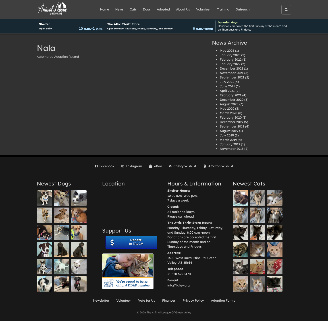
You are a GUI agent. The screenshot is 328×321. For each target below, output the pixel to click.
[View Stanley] (44, 249)
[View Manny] (79, 266)
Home (104, 9)
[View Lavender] (61, 249)
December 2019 (231, 122)
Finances (169, 300)
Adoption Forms (223, 300)
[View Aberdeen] (240, 232)
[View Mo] (61, 266)
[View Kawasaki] (240, 215)
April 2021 (227, 91)
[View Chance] (44, 198)
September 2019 (232, 126)
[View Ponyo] (79, 215)
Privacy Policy (193, 300)
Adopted (163, 9)
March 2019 (228, 140)
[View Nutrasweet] (274, 284)
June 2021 (227, 86)
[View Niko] (79, 232)
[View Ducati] (257, 215)
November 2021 (231, 73)
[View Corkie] (61, 215)
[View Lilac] (79, 249)
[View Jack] (44, 266)
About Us (183, 9)
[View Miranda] (44, 232)
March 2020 (228, 113)
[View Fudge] (240, 198)
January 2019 (230, 144)
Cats (133, 9)
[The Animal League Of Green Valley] (52, 9)
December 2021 (231, 68)
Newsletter (101, 300)
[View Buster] (61, 198)
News (119, 9)
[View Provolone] (240, 284)
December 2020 (231, 100)
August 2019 (229, 131)
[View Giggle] (274, 249)
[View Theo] (44, 215)
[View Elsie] (257, 266)
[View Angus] (257, 232)
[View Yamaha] (257, 198)
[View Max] (79, 198)
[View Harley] (274, 215)
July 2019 (227, 135)
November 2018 (231, 149)
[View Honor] (79, 284)
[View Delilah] (240, 249)
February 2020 (231, 117)
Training (223, 9)
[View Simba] (274, 266)
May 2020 (227, 109)
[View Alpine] (61, 284)
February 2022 (230, 60)
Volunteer (203, 9)
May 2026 (227, 51)
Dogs (147, 9)
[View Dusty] (61, 232)
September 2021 (232, 77)
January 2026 (230, 55)
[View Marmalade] (257, 284)
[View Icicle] (44, 284)
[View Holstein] (274, 232)
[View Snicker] (257, 249)
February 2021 (230, 95)
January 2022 (230, 64)
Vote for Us (146, 300)
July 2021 (227, 82)
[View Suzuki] (274, 198)
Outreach (243, 9)
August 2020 (229, 104)
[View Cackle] (240, 266)
